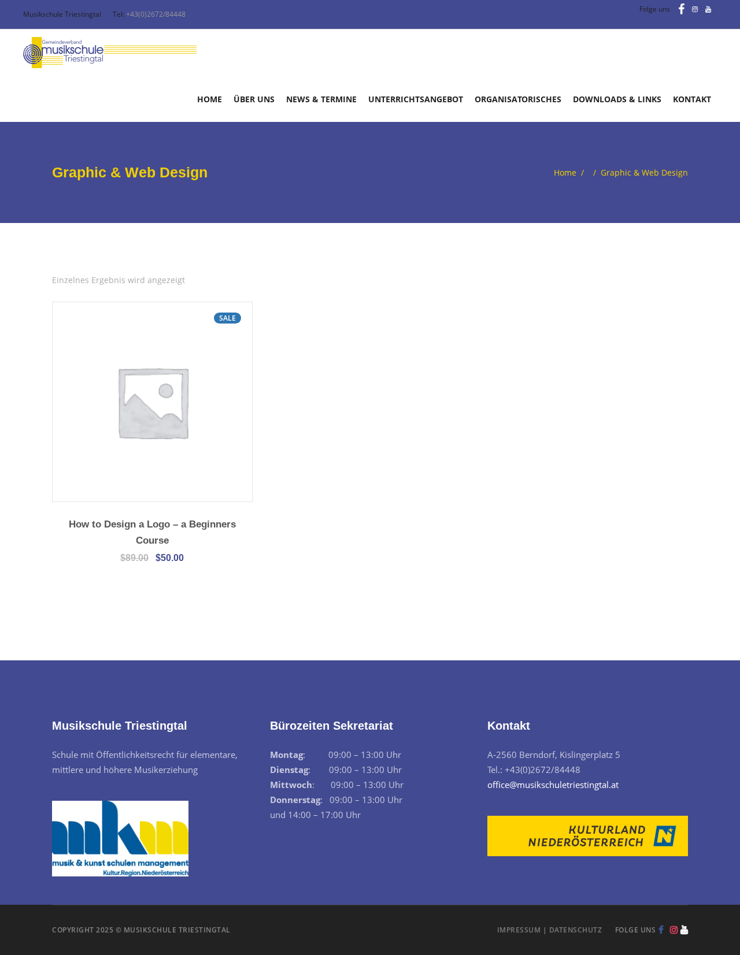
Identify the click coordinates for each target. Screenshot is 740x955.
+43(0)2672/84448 (156, 14)
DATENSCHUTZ (575, 930)
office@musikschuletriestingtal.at (553, 784)
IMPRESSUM (519, 930)
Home (565, 172)
